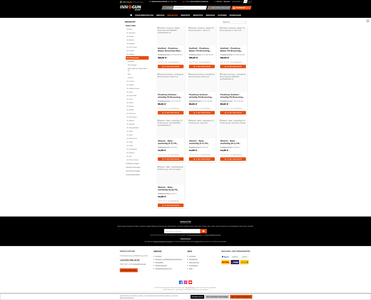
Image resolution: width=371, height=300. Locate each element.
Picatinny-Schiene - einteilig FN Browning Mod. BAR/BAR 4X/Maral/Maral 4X (231, 95)
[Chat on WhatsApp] (368, 21)
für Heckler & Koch (133, 88)
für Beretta (130, 40)
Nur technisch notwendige (217, 297)
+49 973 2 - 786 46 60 (223, 1)
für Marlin (130, 103)
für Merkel (130, 110)
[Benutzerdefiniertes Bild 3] (244, 257)
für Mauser (130, 106)
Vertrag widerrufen (128, 270)
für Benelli (130, 36)
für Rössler (130, 120)
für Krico (130, 99)
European (131, 61)
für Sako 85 (130, 124)
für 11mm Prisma (132, 160)
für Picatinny (131, 113)
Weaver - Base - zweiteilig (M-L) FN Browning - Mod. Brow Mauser (231, 142)
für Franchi (130, 81)
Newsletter (193, 259)
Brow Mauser (132, 65)
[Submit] (203, 231)
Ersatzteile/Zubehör (133, 175)
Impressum (193, 265)
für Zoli (129, 156)
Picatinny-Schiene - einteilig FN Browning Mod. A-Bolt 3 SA (200, 95)
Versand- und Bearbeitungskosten (168, 259)
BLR (129, 74)
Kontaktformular (139, 264)
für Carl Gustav (132, 47)
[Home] (131, 15)
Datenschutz (194, 262)
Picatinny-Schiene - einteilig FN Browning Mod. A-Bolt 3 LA (169, 95)
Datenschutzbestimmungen (162, 241)
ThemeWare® (204, 289)
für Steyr (130, 135)
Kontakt (158, 256)
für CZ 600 (130, 51)
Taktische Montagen (133, 167)
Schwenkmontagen (133, 171)
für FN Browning (133, 58)
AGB (196, 241)
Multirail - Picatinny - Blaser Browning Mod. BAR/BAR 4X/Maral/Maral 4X (170, 49)
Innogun (192, 256)
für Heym (130, 92)
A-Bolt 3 (130, 78)
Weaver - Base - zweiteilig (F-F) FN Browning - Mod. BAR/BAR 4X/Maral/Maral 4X (170, 142)
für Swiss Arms (132, 138)
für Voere (130, 145)
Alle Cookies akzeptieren (241, 297)
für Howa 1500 (131, 95)
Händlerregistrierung (163, 268)
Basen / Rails (131, 26)
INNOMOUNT (130, 22)
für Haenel (130, 85)
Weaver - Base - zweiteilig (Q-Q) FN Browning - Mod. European (167, 188)
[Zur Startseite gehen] (130, 8)
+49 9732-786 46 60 (130, 260)
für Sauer (130, 131)
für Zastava (130, 153)
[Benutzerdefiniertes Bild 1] (225, 257)
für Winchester (132, 149)
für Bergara (130, 43)
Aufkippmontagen (132, 163)
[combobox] (190, 8)
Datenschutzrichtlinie (195, 235)
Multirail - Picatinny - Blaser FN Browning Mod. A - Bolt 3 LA (199, 49)
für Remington (132, 117)
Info (189, 251)
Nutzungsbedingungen (213, 235)
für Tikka (130, 142)
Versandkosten (175, 62)
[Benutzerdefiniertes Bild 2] (235, 257)
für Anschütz (131, 33)
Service (158, 251)
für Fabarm (130, 54)
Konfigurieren (197, 297)
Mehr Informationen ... (127, 298)
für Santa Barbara (133, 128)
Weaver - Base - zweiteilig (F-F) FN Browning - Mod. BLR (200, 142)
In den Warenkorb (172, 66)
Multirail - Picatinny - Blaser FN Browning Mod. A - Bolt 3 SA (230, 49)
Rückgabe (159, 262)
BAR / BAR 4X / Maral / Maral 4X (137, 69)
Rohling (129, 29)
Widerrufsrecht (161, 265)
